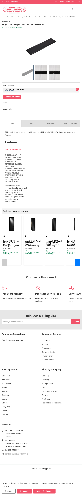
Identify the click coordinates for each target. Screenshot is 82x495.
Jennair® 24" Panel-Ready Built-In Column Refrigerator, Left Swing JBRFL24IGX (11, 243)
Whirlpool (6, 379)
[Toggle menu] (78, 9)
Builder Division (48, 360)
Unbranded (6, 383)
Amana (4, 399)
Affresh (4, 403)
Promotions (46, 348)
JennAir (4, 387)
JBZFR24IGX (71, 248)
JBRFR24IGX (28, 248)
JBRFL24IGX (7, 248)
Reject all (24, 491)
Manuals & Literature (70, 124)
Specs (31, 124)
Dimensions (50, 124)
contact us (11, 27)
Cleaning (45, 379)
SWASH (4, 410)
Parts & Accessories (49, 391)
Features (11, 124)
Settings (8, 491)
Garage (45, 395)
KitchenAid (6, 376)
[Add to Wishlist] (77, 89)
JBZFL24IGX (49, 248)
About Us (45, 344)
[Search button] (73, 9)
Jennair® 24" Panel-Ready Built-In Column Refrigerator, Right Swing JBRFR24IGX (33, 243)
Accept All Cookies (44, 491)
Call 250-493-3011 (12, 450)
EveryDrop (6, 406)
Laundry (45, 387)
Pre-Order (46, 399)
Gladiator (5, 395)
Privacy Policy (47, 356)
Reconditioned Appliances (52, 403)
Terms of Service (48, 352)
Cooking (45, 376)
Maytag (5, 391)
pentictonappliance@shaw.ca (16, 454)
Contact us (46, 340)
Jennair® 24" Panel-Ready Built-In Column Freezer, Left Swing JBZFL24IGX (54, 243)
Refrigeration (47, 383)
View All (5, 414)
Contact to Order (12, 97)
